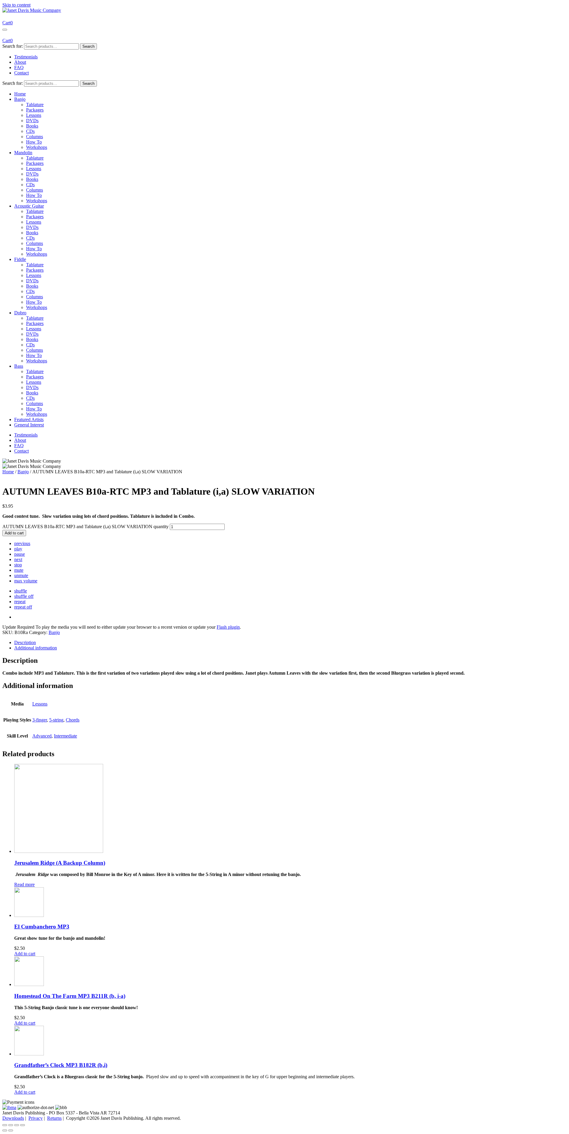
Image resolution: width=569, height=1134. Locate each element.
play (18, 548)
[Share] (16, 1125)
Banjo (19, 99)
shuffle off (23, 596)
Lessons (33, 115)
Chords (72, 719)
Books (32, 125)
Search (88, 46)
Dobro (20, 312)
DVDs (32, 120)
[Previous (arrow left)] (4, 1130)
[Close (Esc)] (22, 1125)
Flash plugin (228, 627)
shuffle (20, 590)
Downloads (13, 1118)
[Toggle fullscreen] (10, 1125)
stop (18, 564)
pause (19, 554)
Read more (24, 884)
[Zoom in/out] (4, 1125)
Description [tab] (25, 642)
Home (20, 93)
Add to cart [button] (24, 953)
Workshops (36, 147)
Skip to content (16, 4)
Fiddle (20, 259)
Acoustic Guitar (29, 205)
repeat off (23, 606)
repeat (19, 601)
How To (34, 141)
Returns (54, 1118)
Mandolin (23, 152)
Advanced (42, 735)
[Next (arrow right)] (10, 1130)
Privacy (35, 1118)
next (18, 559)
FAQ (19, 67)
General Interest (29, 424)
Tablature (35, 104)
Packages (35, 109)
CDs (30, 131)
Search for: (12, 46)
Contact (21, 72)
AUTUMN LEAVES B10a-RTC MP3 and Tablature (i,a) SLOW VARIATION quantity (85, 526)
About (20, 62)
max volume (25, 580)
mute (18, 570)
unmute (21, 575)
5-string (56, 719)
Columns (34, 136)
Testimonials (26, 56)
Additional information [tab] (35, 647)
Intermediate (65, 735)
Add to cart (14, 533)
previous (22, 543)
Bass (18, 366)
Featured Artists (29, 419)
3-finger (39, 719)
